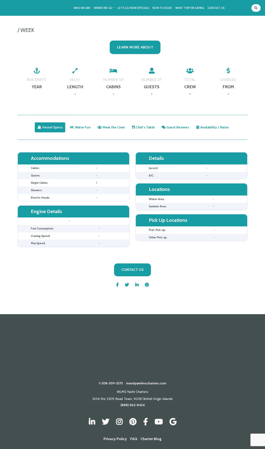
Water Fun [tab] (82, 127)
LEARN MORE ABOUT (135, 47)
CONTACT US (132, 269)
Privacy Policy (115, 439)
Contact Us (216, 8)
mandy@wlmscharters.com (146, 383)
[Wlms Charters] (132, 422)
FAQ (133, 439)
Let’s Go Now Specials (133, 8)
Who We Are (82, 8)
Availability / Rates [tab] (214, 127)
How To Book (162, 8)
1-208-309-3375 (111, 383)
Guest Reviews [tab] (177, 127)
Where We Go (103, 8)
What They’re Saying (189, 8)
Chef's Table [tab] (145, 127)
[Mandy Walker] (92, 422)
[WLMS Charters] (105, 422)
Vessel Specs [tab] (52, 127)
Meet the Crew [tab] (113, 127)
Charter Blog (151, 439)
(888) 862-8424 (132, 405)
